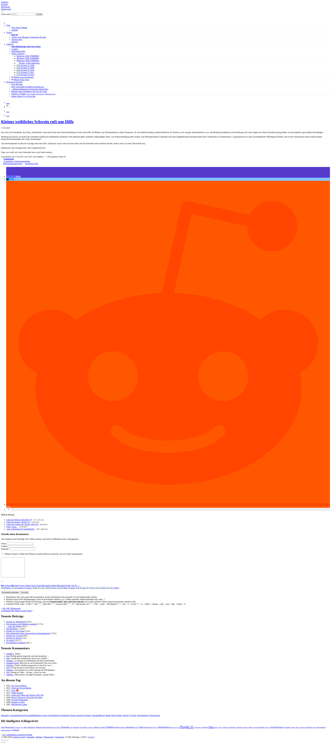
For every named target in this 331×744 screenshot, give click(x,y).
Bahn (26, 727)
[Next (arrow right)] (5, 742)
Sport (254, 727)
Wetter (315, 727)
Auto (22, 727)
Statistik (14, 30)
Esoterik (65, 727)
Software (245, 727)
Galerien (9, 44)
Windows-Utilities (33, 94)
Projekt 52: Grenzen (14, 636)
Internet (80, 715)
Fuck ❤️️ (15, 690)
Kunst (136, 727)
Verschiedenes (143, 715)
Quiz (211, 727)
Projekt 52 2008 (27, 65)
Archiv (9, 32)
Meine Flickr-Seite (21, 80)
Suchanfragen (277, 727)
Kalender (87, 715)
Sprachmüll (260, 727)
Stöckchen (267, 727)
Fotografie (90, 727)
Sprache (125, 715)
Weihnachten (302, 727)
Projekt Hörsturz (198, 727)
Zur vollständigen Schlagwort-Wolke (17, 735)
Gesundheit (8, 161)
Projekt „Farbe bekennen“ (29, 63)
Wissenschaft (154, 715)
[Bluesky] (8, 107)
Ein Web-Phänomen (19, 700)
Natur (113, 715)
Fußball (95, 727)
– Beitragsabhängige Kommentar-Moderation (29, 89)
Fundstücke (9, 159)
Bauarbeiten (31, 727)
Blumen (53, 727)
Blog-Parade (47, 727)
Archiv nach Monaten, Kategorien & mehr (28, 37)
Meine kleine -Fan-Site (23, 96)
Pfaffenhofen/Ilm (18, 51)
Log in (91, 737)
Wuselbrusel (321, 727)
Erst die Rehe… (12, 629)
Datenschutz (6, 9)
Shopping (239, 727)
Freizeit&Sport (54, 715)
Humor (73, 715)
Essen (71, 727)
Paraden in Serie (18, 702)
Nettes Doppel (17, 693)
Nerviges (155, 727)
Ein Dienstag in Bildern (15, 643)
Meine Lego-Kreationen (23, 77)
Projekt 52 (186, 727)
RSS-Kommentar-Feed (12, 164)
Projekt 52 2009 (27, 68)
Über (8, 25)
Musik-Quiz (148, 727)
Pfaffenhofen (164, 727)
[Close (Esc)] (2, 740)
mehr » (117, 588)
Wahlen (293, 727)
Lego (141, 727)
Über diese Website (19, 28)
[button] (13, 176)
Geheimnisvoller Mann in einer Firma (16, 611)
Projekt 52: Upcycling (15, 631)
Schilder (220, 727)
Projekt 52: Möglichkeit (15, 622)
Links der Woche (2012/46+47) (19, 520)
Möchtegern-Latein (19, 704)
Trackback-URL (31, 164)
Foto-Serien (83, 727)
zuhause (15, 730)
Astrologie (17, 727)
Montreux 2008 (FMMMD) (28, 61)
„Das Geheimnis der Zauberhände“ (20, 529)
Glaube (109, 727)
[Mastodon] (7, 102)
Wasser (297, 727)
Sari (7, 656)
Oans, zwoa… (12, 527)
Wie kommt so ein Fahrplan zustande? (21, 624)
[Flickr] (7, 110)
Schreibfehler (232, 727)
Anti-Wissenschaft (7, 727)
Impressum (5, 7)
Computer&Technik (17, 715)
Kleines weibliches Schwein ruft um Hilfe (37, 121)
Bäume (59, 727)
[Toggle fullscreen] (5, 740)
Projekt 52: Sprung (14, 638)
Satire (216, 727)
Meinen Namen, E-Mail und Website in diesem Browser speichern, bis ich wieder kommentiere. (44, 554)
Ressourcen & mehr (14, 82)
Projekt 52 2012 (27, 75)
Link (73, 585)
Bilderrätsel (39, 727)
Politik (119, 715)
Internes (117, 727)
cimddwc (5, 2)
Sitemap (14, 42)
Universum (287, 727)
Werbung (309, 727)
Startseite (30, 737)
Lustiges (14, 49)
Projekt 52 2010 (27, 70)
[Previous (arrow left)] (2, 742)
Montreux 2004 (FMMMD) (28, 56)
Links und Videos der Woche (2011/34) (22, 524)
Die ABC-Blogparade (11, 608)
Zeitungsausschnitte (22, 161)
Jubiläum (123, 727)
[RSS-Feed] (7, 114)
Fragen (44, 715)
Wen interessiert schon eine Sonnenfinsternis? (28, 633)
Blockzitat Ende (63, 585)
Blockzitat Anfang (49, 585)
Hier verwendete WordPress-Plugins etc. (27, 87)
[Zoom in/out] (7, 740)
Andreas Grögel (18, 737)
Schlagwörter (16, 39)
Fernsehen (76, 727)
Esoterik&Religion (33, 715)
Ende (15, 585)
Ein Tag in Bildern (19, 686)
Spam (251, 727)
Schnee (225, 727)
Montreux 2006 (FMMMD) (28, 58)
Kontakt (4, 4)
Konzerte (130, 727)
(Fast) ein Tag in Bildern (21, 688)
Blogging (5, 715)
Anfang (6, 585)
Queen (205, 727)
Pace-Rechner (17, 84)
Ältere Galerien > (18, 54)
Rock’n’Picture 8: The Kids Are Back (26, 697)
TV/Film (132, 715)
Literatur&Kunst (98, 715)
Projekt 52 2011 (27, 72)
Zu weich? (10, 640)
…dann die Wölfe (13, 626)
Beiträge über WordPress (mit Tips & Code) (29, 91)
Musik (108, 715)
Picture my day (175, 727)
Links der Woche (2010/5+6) (18, 522)
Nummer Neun (12, 663)
